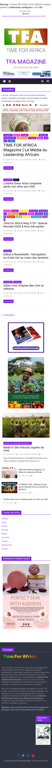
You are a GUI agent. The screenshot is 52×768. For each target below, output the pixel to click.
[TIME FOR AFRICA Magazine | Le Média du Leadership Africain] (26, 118)
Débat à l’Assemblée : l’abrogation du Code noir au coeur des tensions (25, 256)
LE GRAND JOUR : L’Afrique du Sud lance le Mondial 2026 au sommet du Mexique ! (33, 486)
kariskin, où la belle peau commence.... (18, 443)
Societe (26, 217)
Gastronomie (22, 138)
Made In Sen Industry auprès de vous (23, 449)
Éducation (43, 135)
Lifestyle (32, 138)
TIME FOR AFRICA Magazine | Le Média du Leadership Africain (25, 150)
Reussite (11, 217)
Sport (16, 180)
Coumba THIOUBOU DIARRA (28, 160)
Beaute (16, 135)
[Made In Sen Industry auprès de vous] (26, 426)
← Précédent (8, 315)
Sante (19, 217)
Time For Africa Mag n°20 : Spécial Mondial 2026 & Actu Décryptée (25, 225)
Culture (24, 135)
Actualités (8, 135)
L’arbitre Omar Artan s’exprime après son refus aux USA (23, 16)
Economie (33, 135)
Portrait (11, 141)
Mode (40, 138)
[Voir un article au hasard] (47, 81)
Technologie (36, 217)
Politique (39, 214)
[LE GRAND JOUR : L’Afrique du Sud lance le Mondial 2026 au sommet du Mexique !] (9, 487)
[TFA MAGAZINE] (4, 81)
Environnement (10, 138)
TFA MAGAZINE (26, 61)
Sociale (4, 526)
